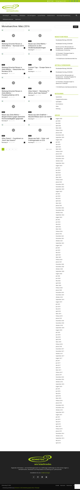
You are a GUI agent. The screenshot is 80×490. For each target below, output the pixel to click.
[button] (76, 15)
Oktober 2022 (59, 212)
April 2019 (58, 311)
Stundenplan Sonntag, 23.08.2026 (64, 43)
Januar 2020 (59, 290)
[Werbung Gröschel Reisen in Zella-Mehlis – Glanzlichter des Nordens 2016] (13, 59)
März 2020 (58, 285)
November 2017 (60, 351)
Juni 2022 (58, 222)
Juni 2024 (58, 170)
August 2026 (59, 118)
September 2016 (60, 384)
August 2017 (59, 358)
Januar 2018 (59, 346)
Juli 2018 (58, 332)
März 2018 (58, 342)
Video (3, 41)
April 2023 (58, 201)
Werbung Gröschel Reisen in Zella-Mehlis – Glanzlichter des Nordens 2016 (13, 69)
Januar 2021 (59, 262)
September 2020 (60, 271)
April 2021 (58, 255)
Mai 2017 (58, 365)
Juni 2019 (58, 306)
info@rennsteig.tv (45, 472)
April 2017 (58, 367)
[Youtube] (77, 1)
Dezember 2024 (60, 156)
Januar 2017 (59, 374)
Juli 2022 (58, 219)
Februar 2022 (59, 231)
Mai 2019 (58, 309)
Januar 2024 (59, 182)
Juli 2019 (58, 304)
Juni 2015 (58, 419)
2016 (6, 24)
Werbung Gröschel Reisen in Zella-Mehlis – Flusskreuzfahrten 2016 (12, 93)
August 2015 (59, 414)
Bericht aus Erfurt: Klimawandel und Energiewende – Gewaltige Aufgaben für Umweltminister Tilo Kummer (66, 48)
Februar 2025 (59, 151)
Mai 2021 (58, 252)
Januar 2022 (59, 233)
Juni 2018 (58, 334)
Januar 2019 (59, 318)
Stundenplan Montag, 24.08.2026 (64, 40)
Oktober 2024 (59, 161)
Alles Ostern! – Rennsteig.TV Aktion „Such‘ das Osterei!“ (38, 92)
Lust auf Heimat (41, 15)
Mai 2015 (58, 421)
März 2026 (58, 128)
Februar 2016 (59, 400)
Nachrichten (59, 97)
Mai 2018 (58, 337)
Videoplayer (22, 15)
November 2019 (60, 295)
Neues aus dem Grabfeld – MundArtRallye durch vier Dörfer (40, 116)
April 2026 (58, 125)
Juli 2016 (58, 389)
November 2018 (60, 323)
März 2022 (58, 229)
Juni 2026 (58, 121)
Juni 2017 (58, 363)
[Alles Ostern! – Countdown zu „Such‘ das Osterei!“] (13, 130)
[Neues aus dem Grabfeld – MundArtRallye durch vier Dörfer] (40, 106)
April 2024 (58, 175)
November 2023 (60, 186)
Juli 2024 (58, 168)
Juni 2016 (58, 391)
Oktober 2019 (59, 297)
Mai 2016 (58, 393)
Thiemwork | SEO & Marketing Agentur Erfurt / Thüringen (27, 487)
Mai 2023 (58, 198)
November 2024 (60, 158)
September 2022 (60, 215)
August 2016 (59, 386)
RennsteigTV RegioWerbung (63, 15)
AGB (74, 485)
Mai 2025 (58, 144)
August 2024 (59, 165)
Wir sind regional (31, 15)
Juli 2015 (58, 417)
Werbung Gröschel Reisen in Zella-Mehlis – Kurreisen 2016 (13, 45)
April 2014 (58, 443)
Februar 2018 (59, 344)
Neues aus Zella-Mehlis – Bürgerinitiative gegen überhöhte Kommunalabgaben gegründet (13, 117)
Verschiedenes (59, 104)
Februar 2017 (59, 372)
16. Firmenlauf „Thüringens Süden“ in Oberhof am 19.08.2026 (65, 54)
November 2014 (60, 433)
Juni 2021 (58, 250)
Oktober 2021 (59, 240)
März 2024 (58, 177)
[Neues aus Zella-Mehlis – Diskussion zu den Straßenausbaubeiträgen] (40, 35)
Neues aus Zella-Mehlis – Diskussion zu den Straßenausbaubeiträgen (37, 46)
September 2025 (60, 137)
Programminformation (61, 99)
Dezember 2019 (60, 292)
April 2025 (58, 146)
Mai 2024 (58, 172)
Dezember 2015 (60, 405)
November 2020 (60, 266)
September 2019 (60, 299)
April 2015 (58, 424)
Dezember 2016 (60, 377)
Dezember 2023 (60, 184)
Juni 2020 (58, 278)
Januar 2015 (59, 431)
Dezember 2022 (60, 208)
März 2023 (58, 203)
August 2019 (59, 302)
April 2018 (58, 339)
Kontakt (57, 485)
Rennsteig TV (5, 47)
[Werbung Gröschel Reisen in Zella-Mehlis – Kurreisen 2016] (13, 35)
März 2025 (58, 149)
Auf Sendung (14, 15)
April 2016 (58, 396)
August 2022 (59, 217)
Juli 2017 (58, 360)
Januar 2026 (59, 132)
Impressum (18, 19)
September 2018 (60, 327)
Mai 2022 (58, 224)
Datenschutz (69, 485)
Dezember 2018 (60, 320)
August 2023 (59, 191)
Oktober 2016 (59, 381)
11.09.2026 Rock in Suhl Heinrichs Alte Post (66, 58)
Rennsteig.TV (6, 15)
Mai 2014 (58, 440)
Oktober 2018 (59, 325)
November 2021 (60, 238)
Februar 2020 (59, 287)
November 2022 (60, 210)
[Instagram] (72, 1)
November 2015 (60, 407)
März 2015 (58, 426)
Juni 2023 (58, 196)
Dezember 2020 (60, 264)
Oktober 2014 (59, 436)
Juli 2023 (58, 193)
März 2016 (58, 398)
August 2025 (59, 139)
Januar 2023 (59, 205)
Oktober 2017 (59, 353)
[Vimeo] (74, 1)
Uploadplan (58, 101)
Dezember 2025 (60, 135)
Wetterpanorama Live (8, 19)
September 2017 (60, 356)
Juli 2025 (58, 142)
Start (3, 24)
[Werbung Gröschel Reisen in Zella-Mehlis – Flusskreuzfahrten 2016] (13, 83)
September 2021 (60, 243)
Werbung (58, 108)
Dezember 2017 (60, 349)
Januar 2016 (59, 403)
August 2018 (59, 330)
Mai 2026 (58, 123)
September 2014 (60, 438)
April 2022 (58, 226)
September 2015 (60, 412)
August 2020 (59, 273)
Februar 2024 (59, 179)
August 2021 (59, 245)
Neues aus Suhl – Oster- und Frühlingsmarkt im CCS (38, 139)
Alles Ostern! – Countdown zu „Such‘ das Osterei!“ (12, 139)
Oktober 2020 (59, 269)
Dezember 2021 (60, 236)
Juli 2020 (58, 276)
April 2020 (58, 283)
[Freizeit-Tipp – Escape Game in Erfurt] (40, 59)
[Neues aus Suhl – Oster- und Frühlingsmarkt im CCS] (40, 130)
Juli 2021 (58, 248)
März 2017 (58, 370)
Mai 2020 (58, 280)
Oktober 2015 (59, 410)
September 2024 (60, 163)
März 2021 (58, 257)
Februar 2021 (59, 259)
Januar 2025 (59, 154)
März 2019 (58, 313)
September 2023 (60, 189)
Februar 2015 (59, 428)
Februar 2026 (59, 130)
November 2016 (60, 379)
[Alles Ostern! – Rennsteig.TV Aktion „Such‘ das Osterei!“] (40, 83)
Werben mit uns (51, 15)
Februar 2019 (59, 316)
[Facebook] (69, 1)
